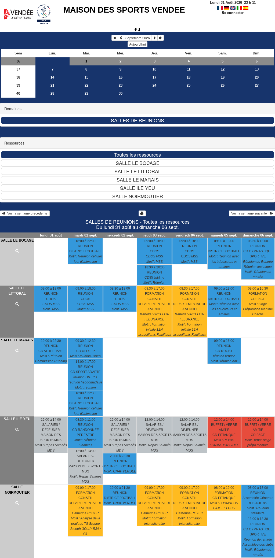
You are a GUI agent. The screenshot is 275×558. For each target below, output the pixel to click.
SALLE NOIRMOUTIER (17, 489)
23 (120, 85)
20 (257, 77)
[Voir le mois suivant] (154, 38)
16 (120, 77)
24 (154, 85)
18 (188, 77)
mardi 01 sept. (85, 235)
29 (86, 93)
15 (86, 77)
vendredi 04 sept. (189, 235)
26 (223, 85)
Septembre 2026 (137, 37)
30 (120, 93)
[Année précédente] (114, 38)
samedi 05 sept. (224, 235)
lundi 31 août (51, 235)
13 (257, 69)
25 (188, 85)
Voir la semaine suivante (250, 213)
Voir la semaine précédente (26, 213)
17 (154, 77)
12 (223, 69)
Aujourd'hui (137, 44)
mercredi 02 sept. (120, 235)
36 (18, 61)
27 (257, 85)
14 (52, 77)
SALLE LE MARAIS (17, 340)
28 (52, 93)
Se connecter (233, 13)
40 (18, 93)
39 (18, 85)
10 (154, 69)
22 (86, 85)
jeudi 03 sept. (154, 235)
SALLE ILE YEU (17, 419)
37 (18, 69)
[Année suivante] (160, 38)
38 (18, 77)
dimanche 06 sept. (258, 235)
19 (223, 77)
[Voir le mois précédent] (121, 38)
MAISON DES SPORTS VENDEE (124, 9)
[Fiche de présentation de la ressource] (17, 251)
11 (188, 69)
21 (52, 85)
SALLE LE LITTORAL (17, 290)
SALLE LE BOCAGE (17, 240)
